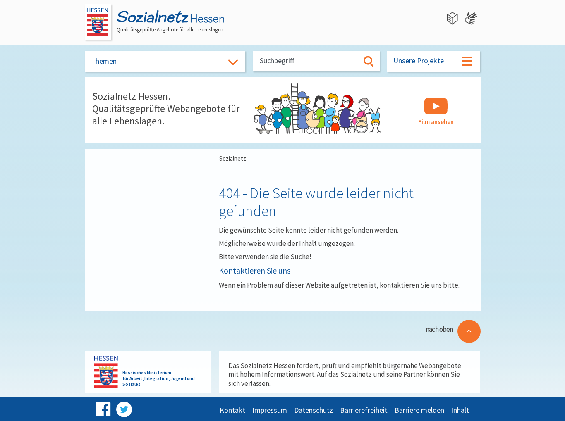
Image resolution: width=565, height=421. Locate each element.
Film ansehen (436, 122)
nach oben (439, 329)
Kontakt (232, 410)
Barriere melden (419, 410)
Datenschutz (313, 410)
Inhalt (460, 410)
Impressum (269, 410)
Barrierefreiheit (364, 410)
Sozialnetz (232, 158)
